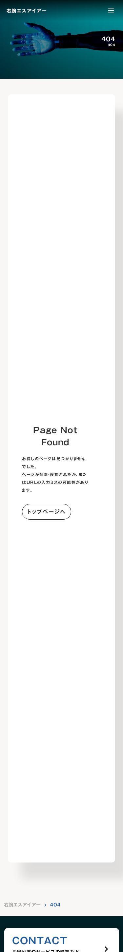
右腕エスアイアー (22, 905)
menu (111, 10)
